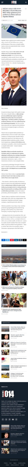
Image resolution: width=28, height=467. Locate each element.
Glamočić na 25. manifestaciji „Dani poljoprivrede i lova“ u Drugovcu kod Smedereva (11, 311)
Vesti (25, 20)
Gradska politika (21, 463)
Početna (6, 463)
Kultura (7, 465)
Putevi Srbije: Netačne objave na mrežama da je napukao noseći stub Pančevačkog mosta (14, 265)
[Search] (26, 2)
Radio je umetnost (15, 465)
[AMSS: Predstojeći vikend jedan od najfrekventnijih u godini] (5, 368)
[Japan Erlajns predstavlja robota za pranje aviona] (5, 360)
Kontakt (22, 465)
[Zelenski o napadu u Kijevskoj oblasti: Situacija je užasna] (5, 337)
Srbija (23, 20)
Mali (10, 63)
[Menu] (2, 2)
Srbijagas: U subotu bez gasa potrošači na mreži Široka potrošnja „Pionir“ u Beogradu (17, 375)
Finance (19, 20)
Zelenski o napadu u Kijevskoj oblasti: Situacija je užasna (17, 335)
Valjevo (15, 463)
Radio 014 (5, 20)
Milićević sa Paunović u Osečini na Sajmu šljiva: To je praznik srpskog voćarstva (13, 287)
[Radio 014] (14, 2)
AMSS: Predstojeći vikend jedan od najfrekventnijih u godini (18, 366)
